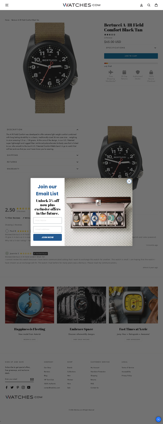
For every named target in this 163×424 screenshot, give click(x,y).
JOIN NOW (48, 237)
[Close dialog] (129, 181)
